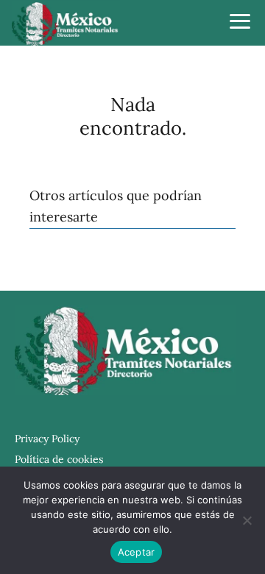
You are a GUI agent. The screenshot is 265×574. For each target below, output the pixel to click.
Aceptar (136, 552)
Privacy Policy (47, 438)
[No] (246, 520)
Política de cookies (59, 459)
